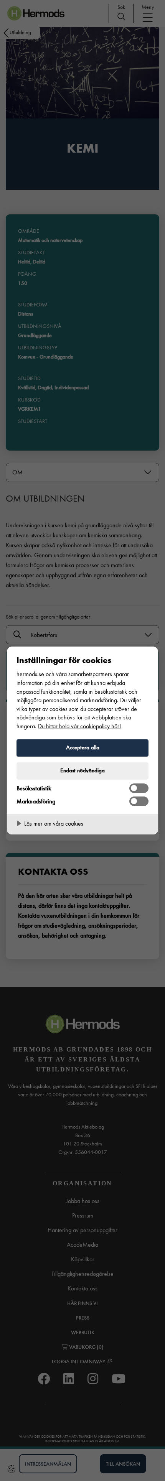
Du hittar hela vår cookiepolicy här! (79, 726)
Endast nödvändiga (82, 770)
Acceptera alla (82, 747)
